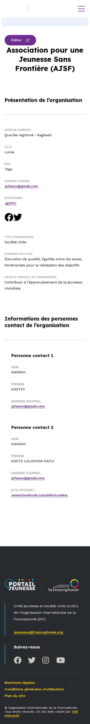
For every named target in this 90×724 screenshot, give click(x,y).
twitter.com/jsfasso (17, 217)
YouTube (60, 660)
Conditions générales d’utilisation (34, 689)
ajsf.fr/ (10, 203)
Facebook (17, 660)
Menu (81, 8)
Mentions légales (20, 683)
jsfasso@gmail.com (21, 186)
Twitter (32, 660)
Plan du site (15, 696)
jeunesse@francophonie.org (38, 632)
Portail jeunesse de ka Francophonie (15, 9)
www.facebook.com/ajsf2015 (9, 217)
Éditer (16, 40)
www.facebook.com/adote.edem (40, 495)
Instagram (46, 660)
